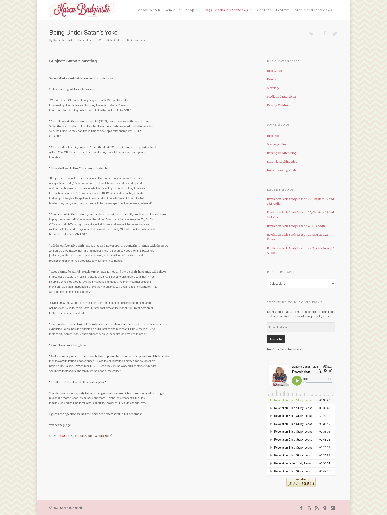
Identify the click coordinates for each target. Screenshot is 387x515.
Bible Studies (114, 40)
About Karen (149, 10)
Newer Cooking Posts (282, 170)
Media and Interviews (313, 10)
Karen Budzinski (63, 40)
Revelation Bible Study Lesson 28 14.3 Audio (296, 226)
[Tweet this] (333, 34)
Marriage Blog (277, 144)
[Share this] (324, 34)
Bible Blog (274, 135)
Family (271, 79)
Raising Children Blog (282, 153)
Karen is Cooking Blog (282, 161)
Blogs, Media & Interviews (226, 10)
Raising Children (278, 105)
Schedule (173, 10)
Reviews (283, 10)
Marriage (273, 88)
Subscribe (275, 339)
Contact (264, 10)
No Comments (136, 40)
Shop (190, 10)
